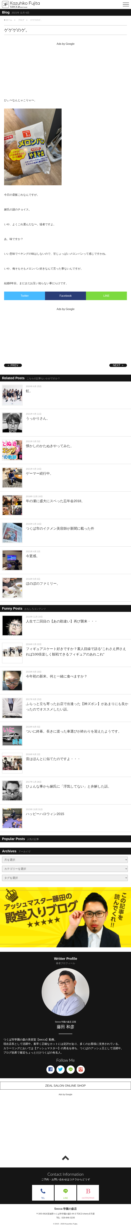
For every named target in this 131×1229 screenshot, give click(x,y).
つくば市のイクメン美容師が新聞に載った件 (60, 528)
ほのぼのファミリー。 (43, 583)
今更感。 (33, 556)
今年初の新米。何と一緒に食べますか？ (56, 676)
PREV (14, 365)
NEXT (116, 365)
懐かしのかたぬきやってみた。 (50, 446)
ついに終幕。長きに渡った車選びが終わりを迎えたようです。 (73, 731)
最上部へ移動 (65, 1158)
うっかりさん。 (38, 418)
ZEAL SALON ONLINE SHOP (65, 1085)
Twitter (25, 295)
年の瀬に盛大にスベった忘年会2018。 (55, 501)
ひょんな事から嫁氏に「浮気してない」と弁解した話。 (68, 786)
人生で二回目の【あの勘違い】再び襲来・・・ (62, 621)
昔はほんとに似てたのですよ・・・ (53, 759)
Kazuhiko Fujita (71, 1224)
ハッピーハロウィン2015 (45, 814)
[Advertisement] (65, 71)
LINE (106, 295)
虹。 (29, 391)
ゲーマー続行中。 (39, 473)
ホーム (9, 20)
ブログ (21, 20)
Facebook (66, 295)
